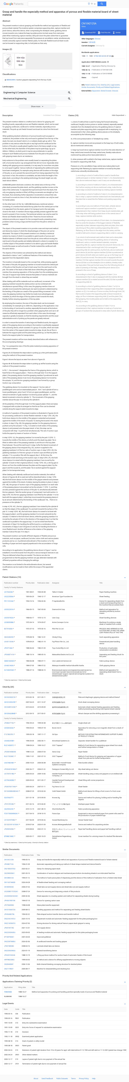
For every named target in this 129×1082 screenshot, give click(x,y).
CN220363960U (9, 951)
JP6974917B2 (9, 928)
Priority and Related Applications (108, 87)
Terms (73, 1078)
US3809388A (9, 622)
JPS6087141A (9, 654)
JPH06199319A (9, 900)
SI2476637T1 (8, 798)
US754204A (8, 592)
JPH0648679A (9, 914)
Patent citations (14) (92, 85)
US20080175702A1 (11, 891)
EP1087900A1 (9, 937)
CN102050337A (10, 697)
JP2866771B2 (9, 723)
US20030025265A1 (11, 896)
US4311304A (9, 642)
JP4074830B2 (9, 946)
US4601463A (9, 665)
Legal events (115, 85)
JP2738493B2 (9, 905)
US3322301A (9, 609)
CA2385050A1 (9, 873)
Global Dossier (106, 91)
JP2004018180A (10, 769)
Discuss (115, 91)
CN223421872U (9, 919)
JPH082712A (8, 864)
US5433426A (9, 728)
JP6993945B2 (9, 829)
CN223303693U (9, 932)
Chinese (97, 39)
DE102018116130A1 (11, 824)
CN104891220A (10, 707)
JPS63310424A (9, 955)
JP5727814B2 (9, 804)
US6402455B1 (9, 741)
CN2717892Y (8, 969)
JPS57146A (8, 648)
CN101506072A (9, 910)
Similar (118, 32)
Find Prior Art (105, 32)
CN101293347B (10, 702)
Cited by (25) (105, 85)
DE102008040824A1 (11, 791)
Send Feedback (47, 1078)
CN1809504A (9, 887)
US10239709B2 (10, 820)
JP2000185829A (10, 752)
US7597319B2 (9, 774)
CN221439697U (9, 923)
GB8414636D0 (9, 661)
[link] (27, 80)
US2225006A (9, 596)
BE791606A (8, 629)
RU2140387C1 (9, 745)
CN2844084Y (8, 964)
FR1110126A (9, 601)
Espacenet (96, 91)
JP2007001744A (10, 787)
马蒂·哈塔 (91, 42)
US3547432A (9, 618)
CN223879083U (9, 941)
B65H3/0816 (11, 80)
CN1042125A (9, 860)
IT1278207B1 (9, 734)
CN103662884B (10, 713)
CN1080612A (9, 878)
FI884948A (8, 992)
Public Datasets (62, 1078)
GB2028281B (9, 637)
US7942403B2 (9, 780)
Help (93, 1078)
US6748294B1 (9, 763)
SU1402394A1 (9, 670)
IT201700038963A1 (11, 813)
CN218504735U (9, 869)
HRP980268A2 (9, 960)
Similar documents (88, 87)
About (36, 1078)
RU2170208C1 (9, 756)
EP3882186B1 (9, 836)
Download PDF (90, 32)
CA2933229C (9, 809)
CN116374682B (9, 882)
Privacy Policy (84, 1078)
